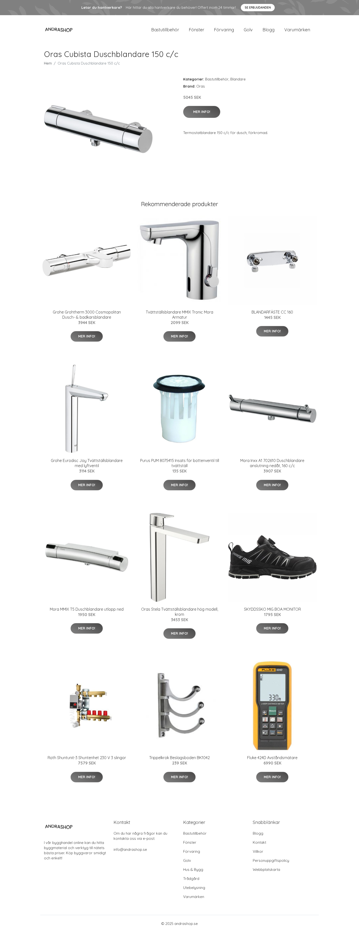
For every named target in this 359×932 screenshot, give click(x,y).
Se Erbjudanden (258, 7)
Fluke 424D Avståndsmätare (272, 757)
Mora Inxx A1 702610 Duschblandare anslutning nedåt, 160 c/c (272, 463)
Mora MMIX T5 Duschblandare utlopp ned (87, 609)
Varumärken (297, 30)
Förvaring (224, 30)
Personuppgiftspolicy (271, 860)
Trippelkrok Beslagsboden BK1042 (179, 757)
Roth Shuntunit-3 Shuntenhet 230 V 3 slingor (87, 757)
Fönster (196, 30)
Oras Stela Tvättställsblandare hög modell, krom (179, 612)
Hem (48, 63)
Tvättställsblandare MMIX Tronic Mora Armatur (179, 315)
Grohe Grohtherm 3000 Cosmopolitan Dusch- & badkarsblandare (87, 315)
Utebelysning (194, 887)
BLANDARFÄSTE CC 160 (272, 312)
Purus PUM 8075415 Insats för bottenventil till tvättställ (179, 463)
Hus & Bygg (193, 869)
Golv (248, 30)
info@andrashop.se (130, 849)
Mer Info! (201, 112)
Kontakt (259, 842)
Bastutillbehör (165, 30)
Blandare (238, 79)
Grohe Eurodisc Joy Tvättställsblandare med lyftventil (87, 463)
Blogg (269, 30)
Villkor (258, 851)
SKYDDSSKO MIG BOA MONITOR (272, 609)
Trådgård (191, 878)
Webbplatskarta (266, 869)
